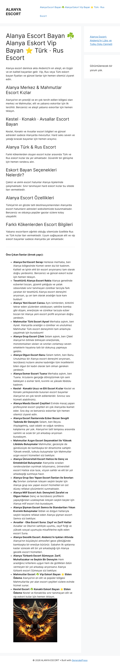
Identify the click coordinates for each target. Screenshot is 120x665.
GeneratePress (80, 660)
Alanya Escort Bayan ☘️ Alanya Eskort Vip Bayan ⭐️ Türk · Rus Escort (72, 11)
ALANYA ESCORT (13, 11)
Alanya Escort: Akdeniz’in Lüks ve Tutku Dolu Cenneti (101, 40)
